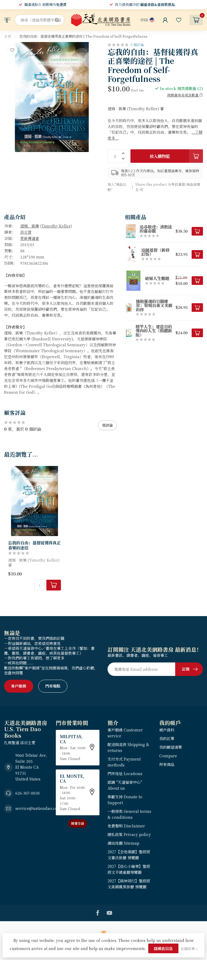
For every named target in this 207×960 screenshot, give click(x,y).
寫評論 (107, 425)
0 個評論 (137, 44)
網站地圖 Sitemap (123, 843)
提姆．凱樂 (29, 226)
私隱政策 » (189, 948)
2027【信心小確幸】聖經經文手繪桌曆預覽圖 (129, 869)
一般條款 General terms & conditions (129, 814)
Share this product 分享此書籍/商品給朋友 (167, 187)
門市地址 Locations (125, 773)
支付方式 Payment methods (124, 762)
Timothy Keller (56, 226)
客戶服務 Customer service (125, 732)
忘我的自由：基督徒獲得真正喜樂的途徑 (34, 545)
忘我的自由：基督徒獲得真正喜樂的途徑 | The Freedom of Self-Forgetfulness (83, 36)
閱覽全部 (77, 823)
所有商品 (166, 764)
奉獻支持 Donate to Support (125, 799)
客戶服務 (18, 686)
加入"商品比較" (117, 187)
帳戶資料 (166, 730)
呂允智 (26, 232)
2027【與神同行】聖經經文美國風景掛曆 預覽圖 (129, 883)
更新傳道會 (29, 238)
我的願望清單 (170, 747)
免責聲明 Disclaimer (126, 825)
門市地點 (52, 686)
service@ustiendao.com (38, 808)
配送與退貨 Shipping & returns (128, 747)
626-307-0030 (27, 793)
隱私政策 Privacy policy (129, 834)
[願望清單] (178, 20)
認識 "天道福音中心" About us (125, 785)
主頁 (7, 36)
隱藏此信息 (163, 948)
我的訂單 (166, 738)
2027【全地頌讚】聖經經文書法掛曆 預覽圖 (129, 854)
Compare (168, 755)
